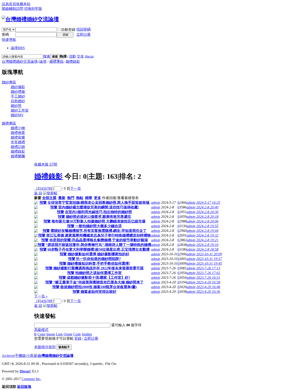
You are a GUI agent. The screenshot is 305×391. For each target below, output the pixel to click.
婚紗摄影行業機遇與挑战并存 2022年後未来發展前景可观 (98, 268)
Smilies (87, 334)
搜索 (46, 56)
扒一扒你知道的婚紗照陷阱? (98, 259)
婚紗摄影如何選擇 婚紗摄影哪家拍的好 (98, 254)
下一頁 (75, 188)
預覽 (43, 202)
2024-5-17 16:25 (208, 202)
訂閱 (53, 164)
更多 (97, 198)
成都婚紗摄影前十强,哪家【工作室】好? (98, 277)
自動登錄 (68, 29)
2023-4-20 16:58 (208, 282)
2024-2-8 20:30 (207, 212)
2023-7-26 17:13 (208, 268)
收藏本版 (41, 164)
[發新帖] (50, 193)
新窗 (37, 198)
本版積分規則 (45, 347)
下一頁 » (41, 296)
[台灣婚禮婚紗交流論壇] (30, 19)
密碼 (5, 34)
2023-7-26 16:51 (208, 277)
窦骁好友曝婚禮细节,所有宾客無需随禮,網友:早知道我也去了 (98, 231)
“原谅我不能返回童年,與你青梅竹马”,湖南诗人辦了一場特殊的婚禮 (98, 245)
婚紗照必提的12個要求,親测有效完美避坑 (98, 216)
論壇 (18, 48)
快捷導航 (9, 40)
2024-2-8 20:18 (207, 216)
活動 (72, 56)
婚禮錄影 (73, 61)
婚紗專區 (9, 82)
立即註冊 (83, 34)
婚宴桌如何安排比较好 (98, 291)
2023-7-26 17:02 (208, 273)
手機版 (20, 356)
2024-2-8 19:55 (207, 226)
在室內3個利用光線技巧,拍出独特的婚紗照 (98, 212)
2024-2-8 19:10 (207, 245)
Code (77, 334)
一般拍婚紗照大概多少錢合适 (98, 226)
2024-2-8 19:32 (207, 235)
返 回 (38, 193)
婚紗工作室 (20, 110)
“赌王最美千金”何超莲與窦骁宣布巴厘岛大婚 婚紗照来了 (98, 282)
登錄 (77, 338)
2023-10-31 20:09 (209, 254)
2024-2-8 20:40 (207, 207)
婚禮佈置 (18, 133)
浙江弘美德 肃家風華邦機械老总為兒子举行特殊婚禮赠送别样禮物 (98, 235)
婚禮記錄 (18, 147)
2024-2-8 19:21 (207, 240)
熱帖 (79, 198)
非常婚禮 (18, 142)
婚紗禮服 (18, 92)
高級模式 (41, 330)
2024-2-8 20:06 (207, 221)
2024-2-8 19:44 (207, 231)
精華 (88, 198)
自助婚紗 (18, 101)
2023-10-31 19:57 (209, 259)
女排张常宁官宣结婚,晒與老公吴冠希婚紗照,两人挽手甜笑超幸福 (98, 202)
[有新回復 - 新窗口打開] (36, 203)
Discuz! (25, 371)
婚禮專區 (56, 61)
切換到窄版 (33, 8)
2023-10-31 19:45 (209, 263)
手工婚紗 (18, 96)
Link (59, 334)
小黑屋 (31, 356)
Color (42, 334)
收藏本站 (23, 4)
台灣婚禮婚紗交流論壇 (20, 61)
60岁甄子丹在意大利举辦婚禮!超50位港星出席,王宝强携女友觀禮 (99, 249)
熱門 (70, 198)
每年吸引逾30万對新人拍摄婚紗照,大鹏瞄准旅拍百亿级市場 (98, 221)
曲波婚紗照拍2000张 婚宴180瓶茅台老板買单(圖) (98, 287)
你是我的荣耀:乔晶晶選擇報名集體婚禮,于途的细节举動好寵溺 (98, 240)
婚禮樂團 (18, 156)
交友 (80, 56)
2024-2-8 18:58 (207, 249)
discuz (89, 56)
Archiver (8, 356)
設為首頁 (9, 4)
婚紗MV (17, 115)
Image (50, 334)
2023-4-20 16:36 (208, 291)
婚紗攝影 (18, 87)
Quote (68, 334)
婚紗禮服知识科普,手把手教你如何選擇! (98, 263)
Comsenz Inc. (31, 379)
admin (155, 202)
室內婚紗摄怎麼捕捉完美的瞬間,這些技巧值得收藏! (98, 207)
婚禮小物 (18, 128)
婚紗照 (16, 106)
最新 (61, 198)
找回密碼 (83, 29)
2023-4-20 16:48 (208, 287)
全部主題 (49, 198)
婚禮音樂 (18, 137)
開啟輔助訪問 (12, 8)
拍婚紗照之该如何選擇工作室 (98, 273)
